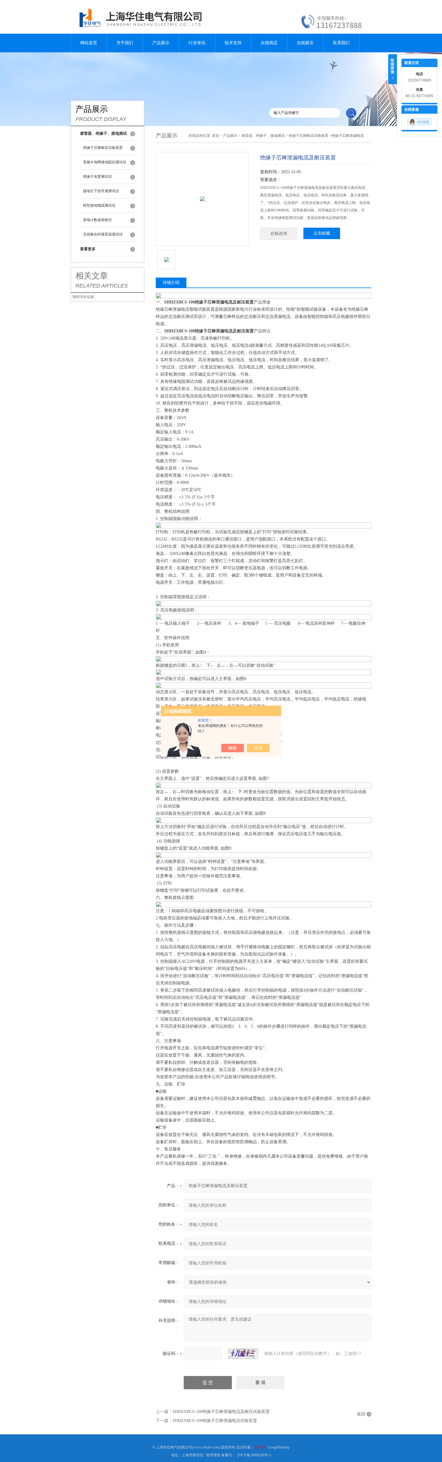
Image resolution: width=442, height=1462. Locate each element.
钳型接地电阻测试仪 (99, 205)
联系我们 (341, 43)
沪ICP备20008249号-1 (254, 1455)
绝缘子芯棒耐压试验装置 (103, 148)
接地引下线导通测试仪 (101, 191)
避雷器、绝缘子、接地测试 (263, 136)
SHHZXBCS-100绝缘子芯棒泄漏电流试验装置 (215, 1420)
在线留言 (305, 43)
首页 (215, 136)
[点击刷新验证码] (243, 1354)
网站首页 (88, 43)
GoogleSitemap (279, 1447)
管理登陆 (213, 1455)
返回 (361, 1414)
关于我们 (124, 43)
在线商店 (269, 43)
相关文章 (91, 275)
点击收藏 (321, 233)
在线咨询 (278, 233)
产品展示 (160, 43)
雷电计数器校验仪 (97, 220)
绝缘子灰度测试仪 (97, 176)
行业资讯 (197, 43)
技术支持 (233, 43)
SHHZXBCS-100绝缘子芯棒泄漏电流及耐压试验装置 (221, 1411)
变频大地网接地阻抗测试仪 (104, 162)
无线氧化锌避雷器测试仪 (103, 234)
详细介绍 (171, 282)
